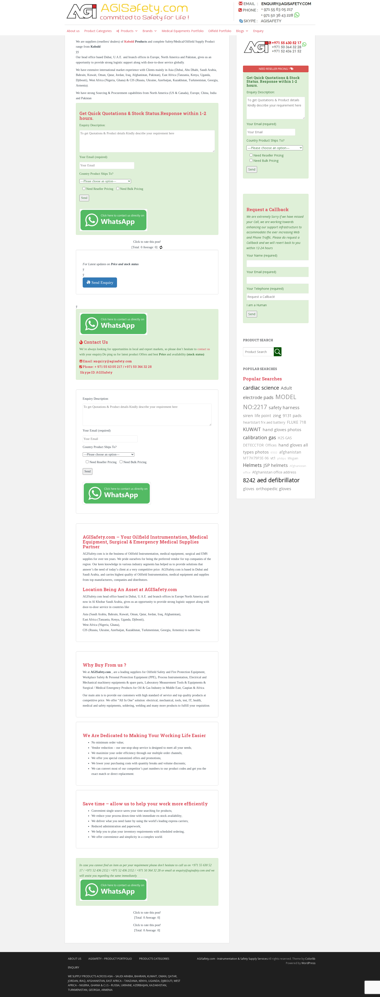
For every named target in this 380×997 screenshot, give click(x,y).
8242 (249, 480)
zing (277, 415)
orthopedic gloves (273, 488)
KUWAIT (252, 429)
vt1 (273, 458)
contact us (203, 349)
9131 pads (292, 415)
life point (263, 415)
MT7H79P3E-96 (256, 458)
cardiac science (261, 387)
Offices (271, 445)
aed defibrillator (278, 480)
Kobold (129, 41)
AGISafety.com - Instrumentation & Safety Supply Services (232, 959)
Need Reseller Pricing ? (274, 69)
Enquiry (258, 31)
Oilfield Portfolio (219, 31)
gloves (248, 488)
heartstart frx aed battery (264, 422)
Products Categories (154, 959)
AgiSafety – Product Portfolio (110, 959)
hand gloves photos (282, 429)
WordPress (308, 963)
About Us (74, 959)
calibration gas (259, 437)
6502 (274, 452)
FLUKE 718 (296, 422)
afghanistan (290, 452)
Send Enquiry (101, 282)
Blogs (240, 31)
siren (248, 415)
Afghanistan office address (274, 472)
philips (281, 458)
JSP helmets (275, 465)
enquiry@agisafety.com (113, 361)
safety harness (284, 407)
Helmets (252, 465)
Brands (147, 31)
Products (127, 31)
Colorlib (310, 959)
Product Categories (98, 31)
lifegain (293, 458)
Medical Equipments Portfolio (183, 31)
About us (73, 31)
